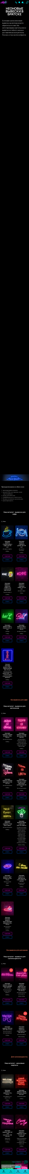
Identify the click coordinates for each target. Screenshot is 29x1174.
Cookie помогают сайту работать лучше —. (10, 1166)
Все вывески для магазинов (17, 950)
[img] (19, 2)
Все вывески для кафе (19, 700)
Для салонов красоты (19, 1057)
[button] (16, 2)
